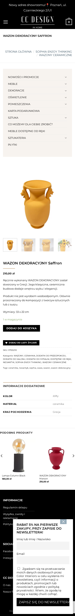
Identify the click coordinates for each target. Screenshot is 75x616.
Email (21, 554)
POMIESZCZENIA (19, 104)
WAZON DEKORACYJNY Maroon (52, 477)
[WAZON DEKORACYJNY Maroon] (56, 455)
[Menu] (5, 22)
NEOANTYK (8, 362)
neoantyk (23, 368)
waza (39, 368)
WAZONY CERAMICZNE (55, 55)
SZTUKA (13, 117)
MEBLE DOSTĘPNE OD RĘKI (26, 131)
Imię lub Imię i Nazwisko (34, 539)
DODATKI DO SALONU (14, 359)
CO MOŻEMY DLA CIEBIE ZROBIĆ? (30, 124)
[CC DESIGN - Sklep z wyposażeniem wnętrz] (38, 22)
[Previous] (9, 201)
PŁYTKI (12, 144)
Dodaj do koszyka (21, 328)
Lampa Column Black (13, 475)
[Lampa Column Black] (19, 455)
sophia (32, 368)
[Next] (65, 201)
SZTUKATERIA (17, 137)
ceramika (13, 368)
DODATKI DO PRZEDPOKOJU (51, 355)
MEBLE (13, 83)
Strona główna (18, 51)
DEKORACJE (16, 90)
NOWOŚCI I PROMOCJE (23, 77)
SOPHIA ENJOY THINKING (54, 51)
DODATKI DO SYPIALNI (37, 359)
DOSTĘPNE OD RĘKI (60, 359)
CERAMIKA (29, 355)
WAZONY (18, 355)
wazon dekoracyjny (60, 368)
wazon (46, 368)
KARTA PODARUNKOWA (24, 110)
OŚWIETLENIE (17, 97)
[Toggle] (65, 77)
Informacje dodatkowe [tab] (24, 386)
